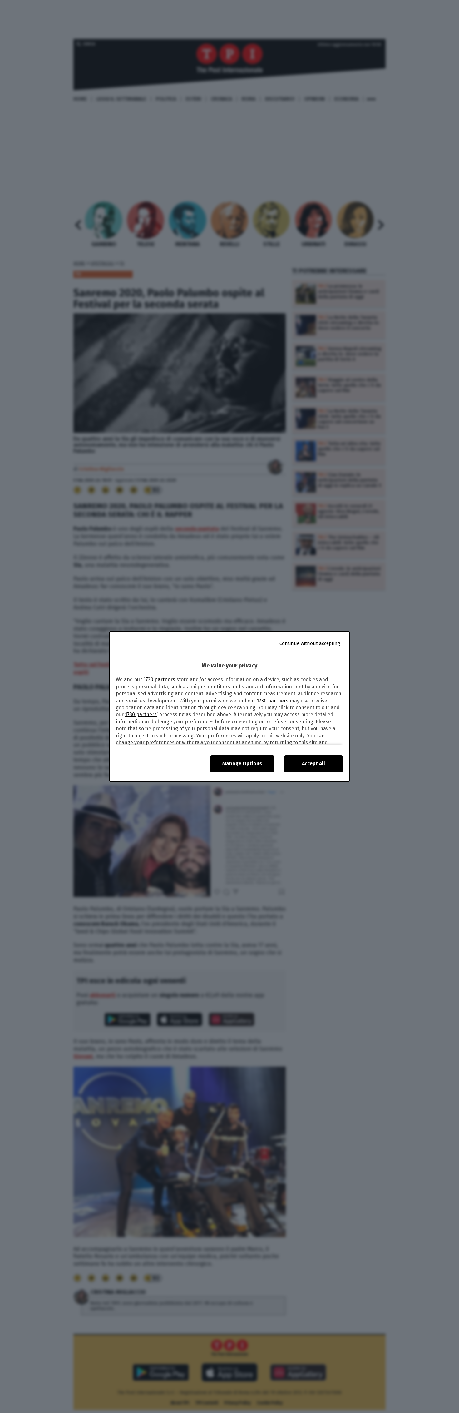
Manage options (242, 763)
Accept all (313, 763)
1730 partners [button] (159, 679)
